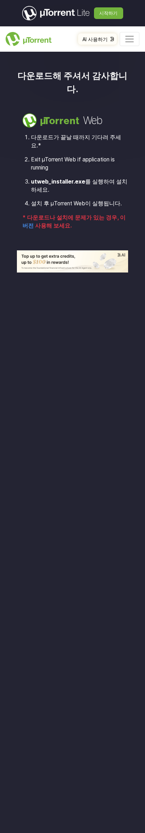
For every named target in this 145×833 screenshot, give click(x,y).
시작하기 (108, 13)
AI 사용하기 (95, 39)
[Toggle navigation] (129, 39)
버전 (28, 225)
